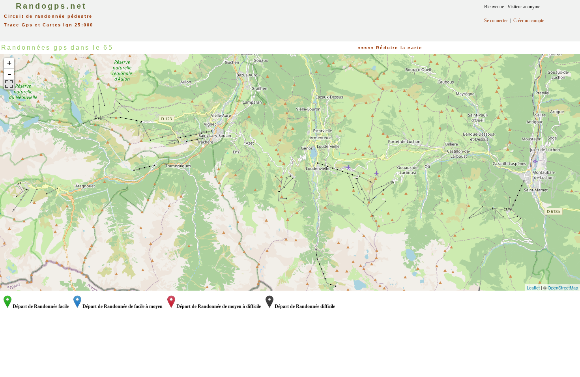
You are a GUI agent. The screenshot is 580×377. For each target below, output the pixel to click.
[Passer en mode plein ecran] (9, 84)
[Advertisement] (299, 17)
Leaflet (533, 287)
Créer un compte (528, 20)
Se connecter (496, 20)
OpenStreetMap (563, 287)
